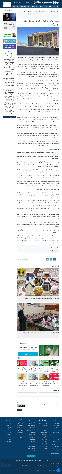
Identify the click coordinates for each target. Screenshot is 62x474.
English (9, 425)
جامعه (33, 6)
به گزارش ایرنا (56, 64)
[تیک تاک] (22, 461)
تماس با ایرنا (56, 425)
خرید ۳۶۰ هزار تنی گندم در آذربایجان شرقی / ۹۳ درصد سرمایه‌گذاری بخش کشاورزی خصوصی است (8, 105)
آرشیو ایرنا (57, 428)
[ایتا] (32, 461)
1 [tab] (9, 10)
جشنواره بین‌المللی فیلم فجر (31, 431)
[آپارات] (40, 461)
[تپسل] (18, 343)
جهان (37, 6)
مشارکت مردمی (55, 444)
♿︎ (58, 470)
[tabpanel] (9, 21)
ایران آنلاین (20, 430)
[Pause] (40, 355)
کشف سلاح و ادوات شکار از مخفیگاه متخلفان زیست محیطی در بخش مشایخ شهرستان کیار (8, 91)
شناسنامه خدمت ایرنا (55, 438)
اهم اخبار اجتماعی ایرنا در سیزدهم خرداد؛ (51, 297)
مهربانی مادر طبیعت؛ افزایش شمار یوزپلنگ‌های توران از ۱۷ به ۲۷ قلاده (8, 78)
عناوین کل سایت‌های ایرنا (43, 431)
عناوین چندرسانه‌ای (44, 450)
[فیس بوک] (24, 461)
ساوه (57, 251)
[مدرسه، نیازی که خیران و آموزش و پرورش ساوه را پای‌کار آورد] (38, 41)
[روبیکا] (42, 461)
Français (8, 442)
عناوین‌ (54, 6)
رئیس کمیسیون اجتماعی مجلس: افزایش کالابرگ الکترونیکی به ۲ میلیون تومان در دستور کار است (8, 61)
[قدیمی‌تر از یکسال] (38, 282)
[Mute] (42, 355)
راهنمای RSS (56, 432)
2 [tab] (7, 10)
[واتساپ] (14, 461)
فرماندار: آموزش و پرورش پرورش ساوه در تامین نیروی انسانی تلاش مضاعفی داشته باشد (37, 157)
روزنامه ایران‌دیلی (19, 432)
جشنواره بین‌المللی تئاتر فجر (31, 450)
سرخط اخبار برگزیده (44, 427)
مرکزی (25, 11)
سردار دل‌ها (32, 428)
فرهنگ (28, 6)
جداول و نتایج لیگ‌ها (32, 443)
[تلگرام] (48, 461)
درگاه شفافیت (56, 442)
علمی (17, 6)
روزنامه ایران (20, 425)
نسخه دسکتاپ (31, 456)
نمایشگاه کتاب (32, 435)
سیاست (49, 6)
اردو (10, 439)
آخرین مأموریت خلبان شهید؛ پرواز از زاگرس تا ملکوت (9, 67)
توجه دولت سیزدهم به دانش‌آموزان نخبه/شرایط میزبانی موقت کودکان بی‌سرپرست (37, 153)
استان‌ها (29, 11)
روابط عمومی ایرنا (55, 435)
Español (8, 435)
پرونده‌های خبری (43, 423)
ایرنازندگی (20, 423)
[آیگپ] (35, 461)
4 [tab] (4, 10)
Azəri (9, 430)
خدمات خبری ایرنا (55, 453)
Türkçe (9, 432)
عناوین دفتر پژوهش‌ (44, 445)
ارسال (19, 410)
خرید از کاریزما (28, 354)
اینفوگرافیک (32, 439)
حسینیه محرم (32, 446)
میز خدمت (57, 446)
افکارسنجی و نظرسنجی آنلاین (31, 424)
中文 (10, 423)
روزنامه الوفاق (20, 428)
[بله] (37, 461)
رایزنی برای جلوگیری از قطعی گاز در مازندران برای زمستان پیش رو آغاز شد (8, 73)
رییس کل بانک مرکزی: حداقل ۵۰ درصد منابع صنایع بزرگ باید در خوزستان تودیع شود (9, 98)
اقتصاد (45, 6)
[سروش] (30, 461)
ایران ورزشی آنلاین (20, 436)
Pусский (9, 437)
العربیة (9, 428)
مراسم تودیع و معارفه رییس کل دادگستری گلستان (9, 111)
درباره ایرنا (57, 423)
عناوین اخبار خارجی (44, 440)
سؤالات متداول (56, 430)
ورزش (40, 6)
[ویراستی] (27, 461)
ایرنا (46, 2)
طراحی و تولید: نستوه (55, 467)
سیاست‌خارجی (22, 6)
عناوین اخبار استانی (44, 436)
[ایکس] (45, 461)
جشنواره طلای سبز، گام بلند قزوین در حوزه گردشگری (9, 55)
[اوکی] (19, 461)
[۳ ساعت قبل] (9, 17)
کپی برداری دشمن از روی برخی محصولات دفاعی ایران (9, 24)
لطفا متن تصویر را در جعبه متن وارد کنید (50, 405)
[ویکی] (17, 461)
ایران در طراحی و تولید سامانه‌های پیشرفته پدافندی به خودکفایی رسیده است (9, 84)
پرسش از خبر (32, 437)
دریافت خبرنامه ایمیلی (55, 450)
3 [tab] (5, 10)
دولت (52, 251)
